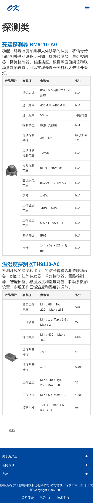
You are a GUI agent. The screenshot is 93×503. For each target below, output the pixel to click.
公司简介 (28, 497)
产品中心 (45, 497)
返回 (12, 430)
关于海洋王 (9, 456)
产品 (5, 474)
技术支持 (63, 497)
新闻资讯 (8, 465)
